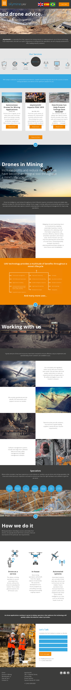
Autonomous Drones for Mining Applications (12, 107)
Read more (11, 127)
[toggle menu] (4, 3)
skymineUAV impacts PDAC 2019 (35, 106)
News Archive (35, 137)
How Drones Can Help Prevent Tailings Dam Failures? (59, 108)
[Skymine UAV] (17, 4)
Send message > (45, 654)
